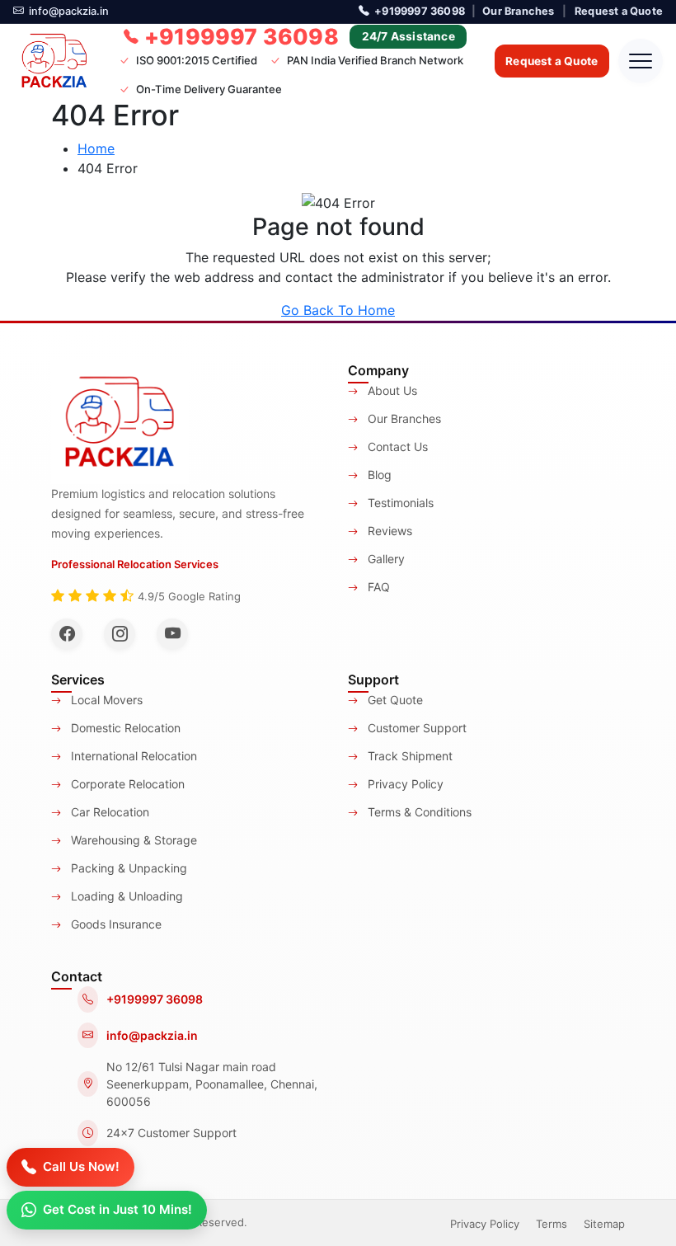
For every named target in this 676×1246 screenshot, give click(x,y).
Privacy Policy (404, 784)
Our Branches (518, 11)
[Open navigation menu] (640, 61)
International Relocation (132, 756)
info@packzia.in (69, 11)
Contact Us (396, 447)
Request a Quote (619, 11)
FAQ (377, 587)
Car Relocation (108, 812)
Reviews (388, 531)
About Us (390, 390)
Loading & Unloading (125, 896)
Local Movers (105, 700)
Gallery (384, 559)
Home (96, 148)
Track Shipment (408, 756)
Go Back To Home (338, 310)
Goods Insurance (115, 924)
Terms (551, 1223)
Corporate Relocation (126, 784)
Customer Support (415, 728)
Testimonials (399, 503)
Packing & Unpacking (127, 868)
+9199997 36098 (419, 11)
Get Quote (393, 700)
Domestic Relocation (124, 728)
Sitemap (604, 1223)
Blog (378, 475)
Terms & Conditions (418, 812)
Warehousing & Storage (132, 840)
